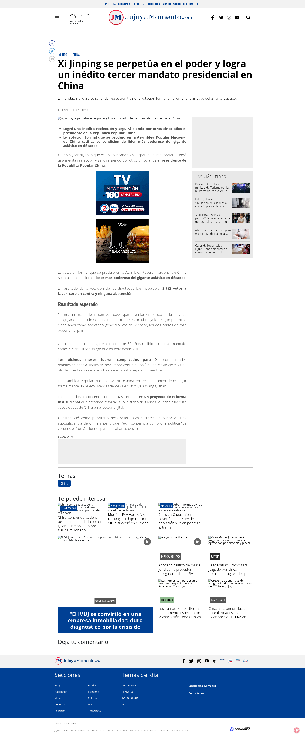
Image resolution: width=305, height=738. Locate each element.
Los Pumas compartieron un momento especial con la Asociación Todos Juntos (179, 612)
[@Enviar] (52, 59)
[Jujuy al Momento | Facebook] (213, 17)
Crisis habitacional (105, 600)
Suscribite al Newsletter (203, 685)
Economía (124, 4)
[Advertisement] (122, 451)
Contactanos (196, 693)
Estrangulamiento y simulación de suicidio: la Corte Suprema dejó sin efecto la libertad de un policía (211, 206)
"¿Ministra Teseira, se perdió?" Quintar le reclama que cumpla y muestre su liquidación (212, 220)
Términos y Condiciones (65, 723)
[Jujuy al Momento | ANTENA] (222, 661)
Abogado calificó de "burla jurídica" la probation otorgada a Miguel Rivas (179, 569)
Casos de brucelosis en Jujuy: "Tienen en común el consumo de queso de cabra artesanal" (211, 251)
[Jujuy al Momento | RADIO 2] (238, 661)
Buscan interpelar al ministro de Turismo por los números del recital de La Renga (212, 189)
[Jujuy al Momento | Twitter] (221, 17)
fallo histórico (68, 508)
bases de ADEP (218, 600)
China (64, 483)
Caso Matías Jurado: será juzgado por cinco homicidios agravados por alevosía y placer (229, 571)
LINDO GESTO (167, 600)
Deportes (138, 4)
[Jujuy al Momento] (78, 663)
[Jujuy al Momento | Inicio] (246, 674)
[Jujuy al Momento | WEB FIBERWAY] (230, 661)
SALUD (125, 704)
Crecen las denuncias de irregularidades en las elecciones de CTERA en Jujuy (227, 615)
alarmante (166, 505)
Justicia (215, 556)
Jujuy (57, 685)
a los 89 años (117, 505)
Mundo (166, 4)
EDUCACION (129, 685)
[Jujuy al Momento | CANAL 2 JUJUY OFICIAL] (214, 661)
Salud (177, 4)
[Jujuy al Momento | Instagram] (229, 17)
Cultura (188, 4)
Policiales (153, 4)
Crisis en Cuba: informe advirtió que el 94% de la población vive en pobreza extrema (179, 521)
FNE (198, 4)
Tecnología (94, 711)
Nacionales (61, 691)
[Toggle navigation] (57, 17)
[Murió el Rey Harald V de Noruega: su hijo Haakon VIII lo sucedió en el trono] (130, 510)
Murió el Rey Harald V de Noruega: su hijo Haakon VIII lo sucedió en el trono (128, 518)
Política (110, 4)
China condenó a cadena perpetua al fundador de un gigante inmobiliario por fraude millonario (80, 523)
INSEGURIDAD (130, 698)
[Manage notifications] (297, 730)
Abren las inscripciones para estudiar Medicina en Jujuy (213, 231)
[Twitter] (52, 51)
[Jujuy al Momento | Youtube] (237, 17)
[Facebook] (52, 43)
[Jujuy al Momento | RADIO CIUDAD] (245, 661)
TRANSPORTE (129, 691)
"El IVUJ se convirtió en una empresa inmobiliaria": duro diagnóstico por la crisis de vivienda (105, 623)
